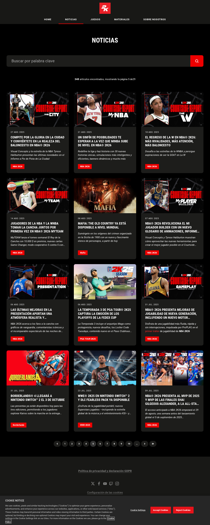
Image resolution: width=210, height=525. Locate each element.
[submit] (196, 61)
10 (129, 443)
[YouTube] (105, 483)
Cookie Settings (138, 510)
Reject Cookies (183, 510)
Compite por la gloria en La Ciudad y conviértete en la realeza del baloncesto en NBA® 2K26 (37, 141)
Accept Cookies (160, 510)
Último (153, 444)
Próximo (144, 444)
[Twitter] (93, 483)
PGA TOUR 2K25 (88, 339)
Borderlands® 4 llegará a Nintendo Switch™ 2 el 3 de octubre (38, 398)
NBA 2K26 (17, 166)
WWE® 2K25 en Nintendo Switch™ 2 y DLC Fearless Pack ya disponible (104, 398)
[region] (105, 510)
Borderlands (18, 425)
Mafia (82, 252)
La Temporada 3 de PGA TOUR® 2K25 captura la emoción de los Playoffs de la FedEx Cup (104, 314)
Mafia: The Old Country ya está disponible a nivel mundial (102, 225)
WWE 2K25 (85, 425)
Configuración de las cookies (105, 492)
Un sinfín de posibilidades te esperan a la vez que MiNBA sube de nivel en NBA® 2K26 (103, 141)
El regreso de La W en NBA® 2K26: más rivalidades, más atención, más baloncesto (170, 141)
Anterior (57, 444)
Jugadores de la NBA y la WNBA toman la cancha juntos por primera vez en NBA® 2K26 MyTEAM (37, 227)
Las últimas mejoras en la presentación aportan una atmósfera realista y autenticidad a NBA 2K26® (31, 315)
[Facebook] (99, 483)
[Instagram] (117, 483)
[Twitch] (111, 483)
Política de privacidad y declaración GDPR (105, 471)
